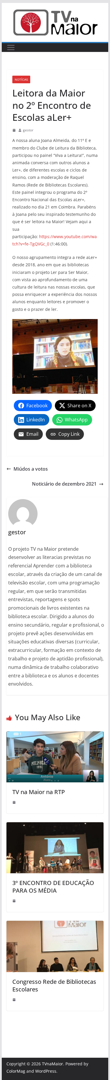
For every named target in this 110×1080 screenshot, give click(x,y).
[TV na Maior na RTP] (55, 735)
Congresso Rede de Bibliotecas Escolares (54, 985)
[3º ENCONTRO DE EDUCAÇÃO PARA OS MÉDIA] (55, 826)
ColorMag (15, 1071)
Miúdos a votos (30, 469)
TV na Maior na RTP (38, 792)
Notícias (21, 79)
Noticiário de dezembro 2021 (64, 484)
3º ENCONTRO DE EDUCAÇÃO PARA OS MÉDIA (53, 886)
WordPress (45, 1071)
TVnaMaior (52, 1064)
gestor (28, 130)
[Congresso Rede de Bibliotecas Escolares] (55, 925)
